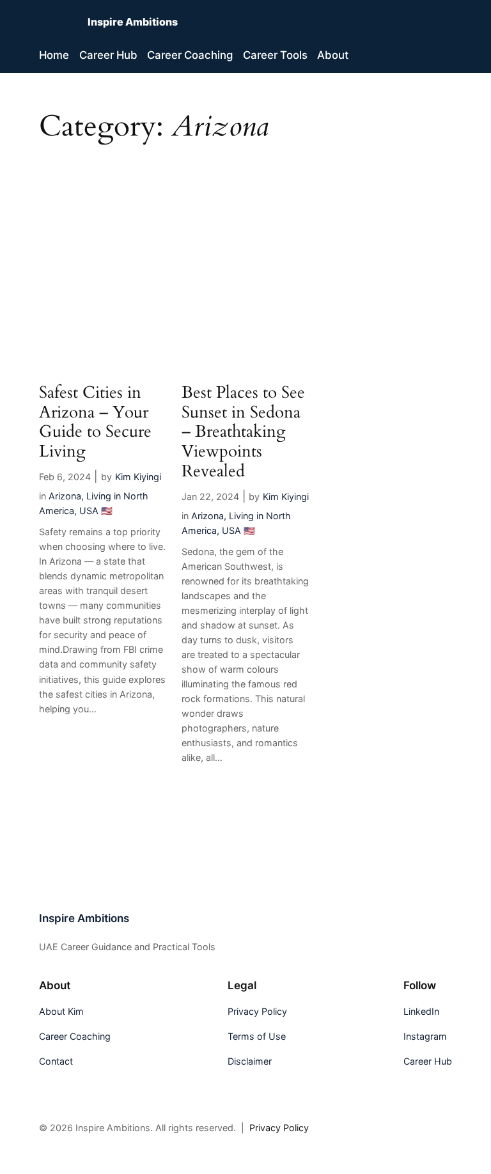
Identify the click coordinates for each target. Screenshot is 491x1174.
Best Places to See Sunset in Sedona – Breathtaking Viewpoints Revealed (243, 432)
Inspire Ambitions (133, 21)
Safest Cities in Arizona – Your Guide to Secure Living (95, 422)
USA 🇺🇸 (96, 510)
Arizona (65, 495)
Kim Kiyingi (138, 476)
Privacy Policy (279, 1127)
